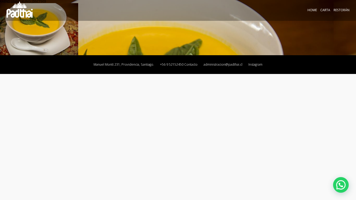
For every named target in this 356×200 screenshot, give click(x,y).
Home (312, 10)
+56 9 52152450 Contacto (179, 64)
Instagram (255, 64)
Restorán (341, 10)
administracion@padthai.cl (223, 64)
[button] (341, 185)
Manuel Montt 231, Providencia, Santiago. (124, 64)
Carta (325, 10)
